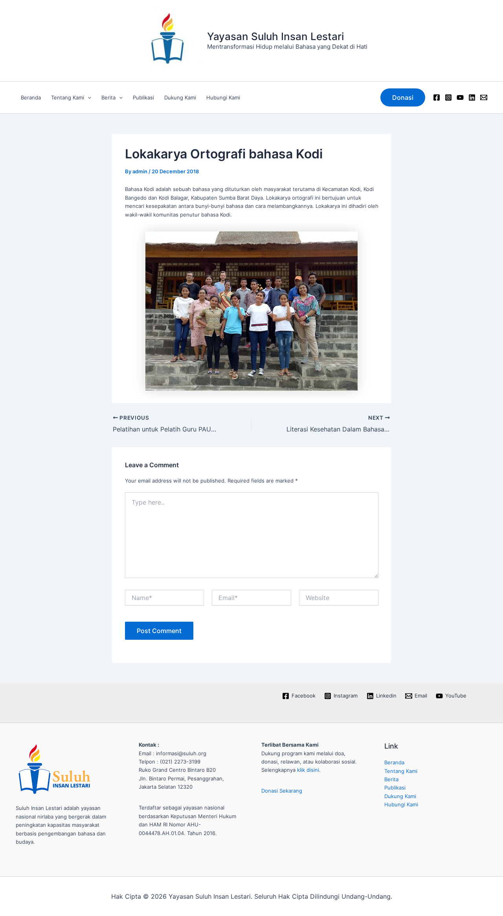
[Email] (483, 97)
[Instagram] (448, 97)
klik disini (308, 770)
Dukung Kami (180, 97)
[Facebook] (436, 97)
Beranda (31, 97)
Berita (108, 97)
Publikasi (143, 97)
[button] (87, 97)
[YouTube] (460, 97)
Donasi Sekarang (281, 791)
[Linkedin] (471, 97)
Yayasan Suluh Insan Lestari (275, 36)
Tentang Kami (67, 97)
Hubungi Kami (223, 97)
